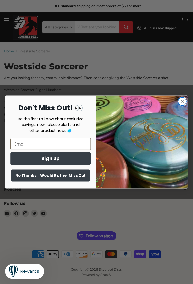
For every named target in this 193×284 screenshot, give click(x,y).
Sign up (50, 158)
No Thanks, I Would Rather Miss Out (50, 175)
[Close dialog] (182, 101)
